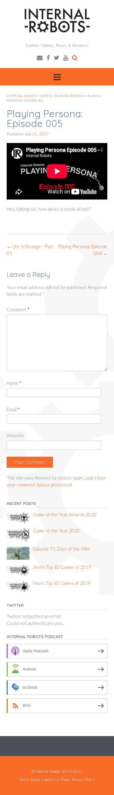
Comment (18, 309)
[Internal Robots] (57, 20)
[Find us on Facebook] (48, 57)
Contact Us (50, 780)
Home (24, 780)
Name (14, 383)
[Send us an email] (40, 57)
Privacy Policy (83, 780)
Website (15, 435)
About (35, 780)
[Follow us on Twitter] (56, 57)
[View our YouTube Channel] (65, 57)
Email (13, 409)
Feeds (66, 780)
